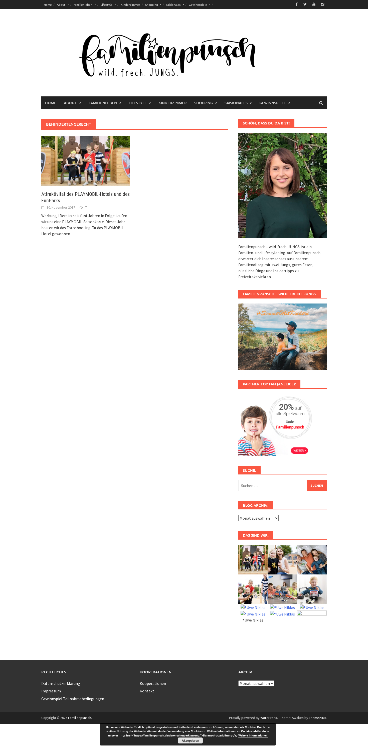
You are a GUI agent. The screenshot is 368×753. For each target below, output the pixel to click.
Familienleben (83, 5)
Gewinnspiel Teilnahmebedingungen (72, 698)
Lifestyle (106, 5)
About (61, 5)
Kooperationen (153, 683)
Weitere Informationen (253, 735)
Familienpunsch (79, 717)
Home (48, 5)
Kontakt (147, 690)
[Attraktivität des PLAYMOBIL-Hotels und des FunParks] (85, 160)
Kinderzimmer (130, 5)
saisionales (173, 5)
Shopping (151, 5)
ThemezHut (317, 717)
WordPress (268, 717)
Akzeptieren (190, 740)
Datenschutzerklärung (60, 683)
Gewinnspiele (198, 5)
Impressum (51, 690)
